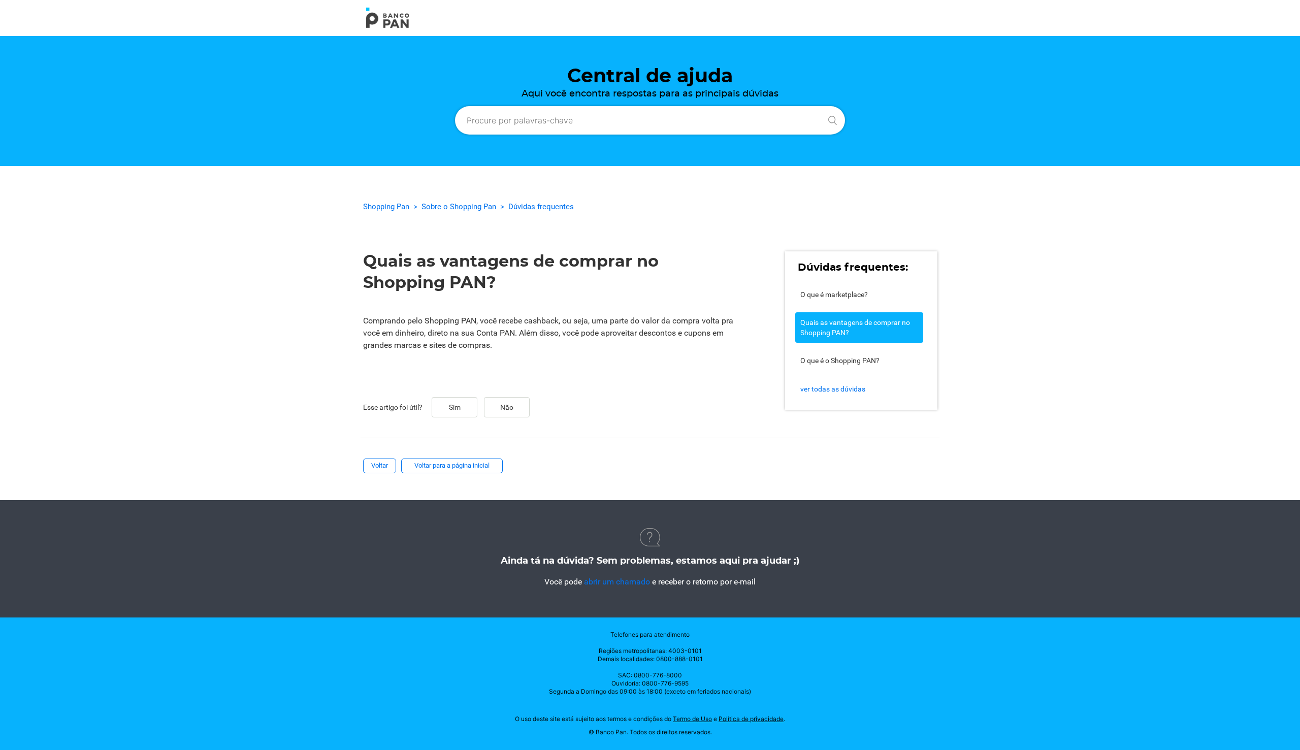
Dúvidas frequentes (541, 206)
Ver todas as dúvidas (832, 389)
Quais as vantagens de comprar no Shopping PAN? (855, 327)
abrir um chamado (617, 581)
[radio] (454, 407)
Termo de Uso (692, 719)
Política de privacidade (751, 719)
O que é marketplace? (834, 294)
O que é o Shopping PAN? (840, 360)
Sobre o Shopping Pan (458, 206)
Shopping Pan (386, 206)
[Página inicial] (387, 26)
